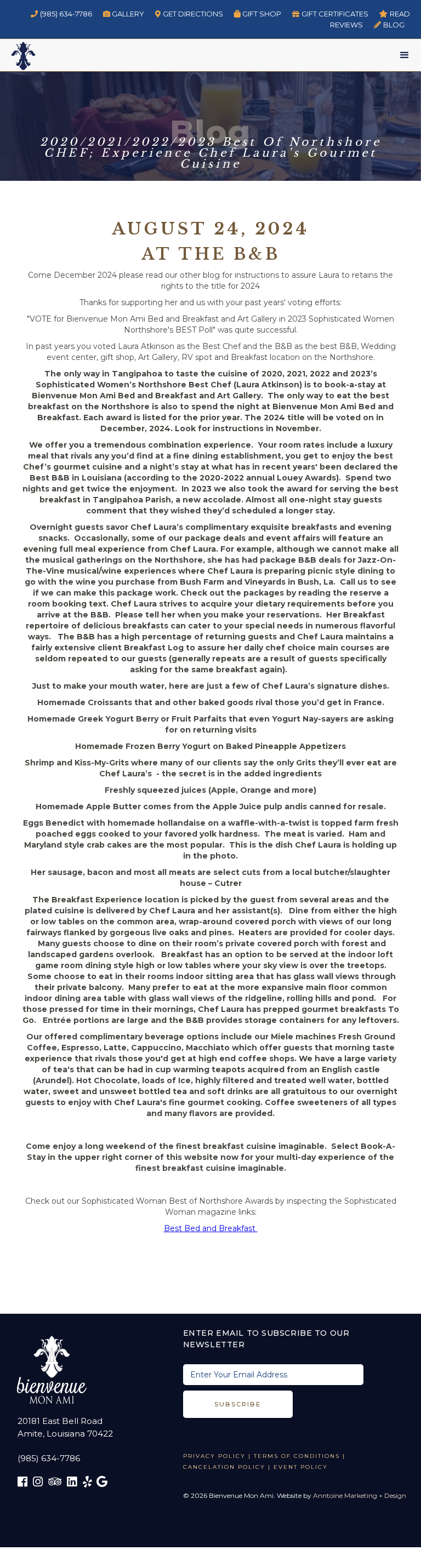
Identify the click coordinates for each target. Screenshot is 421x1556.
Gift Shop (257, 13)
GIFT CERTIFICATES (330, 13)
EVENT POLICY (301, 1467)
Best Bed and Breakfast (211, 1228)
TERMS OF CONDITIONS (297, 1456)
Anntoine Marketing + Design (359, 1495)
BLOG (389, 24)
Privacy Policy (214, 1456)
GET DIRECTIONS (189, 13)
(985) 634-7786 (61, 13)
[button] (404, 55)
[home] (18, 54)
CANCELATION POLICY (224, 1467)
